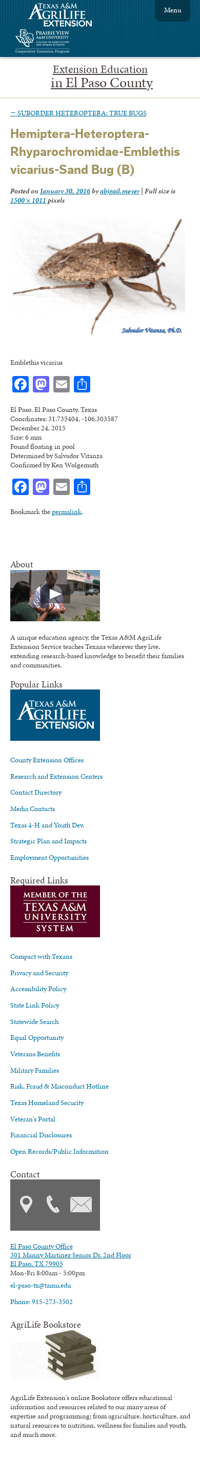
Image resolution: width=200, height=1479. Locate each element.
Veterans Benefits (35, 1054)
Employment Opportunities (49, 857)
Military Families (34, 1070)
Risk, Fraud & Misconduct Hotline (59, 1086)
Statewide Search (34, 1021)
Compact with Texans (41, 956)
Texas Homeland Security (47, 1102)
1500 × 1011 (28, 200)
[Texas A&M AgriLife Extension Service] (66, 16)
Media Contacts (32, 808)
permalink (67, 511)
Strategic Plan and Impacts (48, 841)
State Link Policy (34, 1005)
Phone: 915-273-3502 (41, 1301)
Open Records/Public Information (59, 1151)
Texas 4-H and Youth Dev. (47, 825)
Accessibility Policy (38, 988)
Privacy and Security (39, 973)
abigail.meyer (119, 191)
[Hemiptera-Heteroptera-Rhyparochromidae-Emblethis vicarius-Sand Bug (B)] (97, 333)
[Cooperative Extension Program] (70, 42)
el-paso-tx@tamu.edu (40, 1285)
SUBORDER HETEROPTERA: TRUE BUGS (78, 113)
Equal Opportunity (37, 1037)
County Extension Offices (47, 760)
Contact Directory (36, 792)
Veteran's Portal (32, 1119)
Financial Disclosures (41, 1135)
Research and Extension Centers (56, 776)
